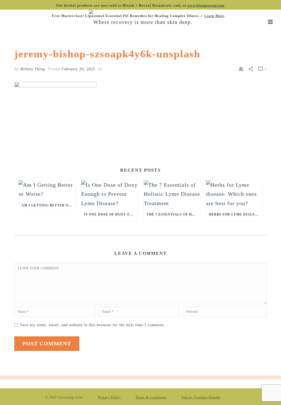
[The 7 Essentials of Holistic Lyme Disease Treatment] (172, 194)
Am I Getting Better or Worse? (48, 205)
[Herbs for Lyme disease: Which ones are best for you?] (234, 194)
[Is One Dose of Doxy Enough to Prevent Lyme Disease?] (109, 194)
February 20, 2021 (78, 69)
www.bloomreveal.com (205, 5)
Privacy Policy (109, 397)
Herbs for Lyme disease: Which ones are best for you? (236, 214)
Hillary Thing (32, 69)
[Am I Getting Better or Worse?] (47, 189)
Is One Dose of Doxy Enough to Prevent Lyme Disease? (111, 214)
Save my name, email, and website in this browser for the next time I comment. (92, 325)
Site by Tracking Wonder (201, 397)
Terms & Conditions (151, 397)
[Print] (241, 68)
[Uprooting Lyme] (140, 22)
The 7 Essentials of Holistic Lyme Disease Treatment (173, 214)
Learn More (214, 16)
